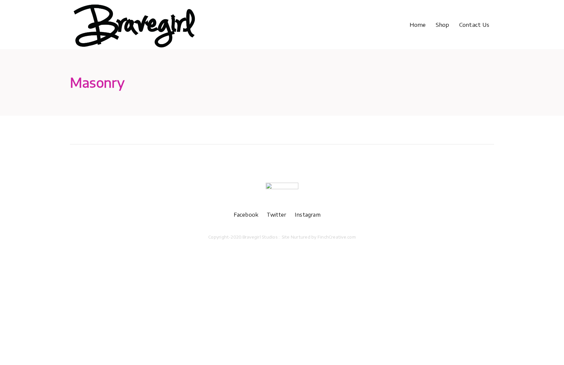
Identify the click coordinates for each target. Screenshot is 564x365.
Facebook (250, 214)
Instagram (308, 214)
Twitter (281, 214)
